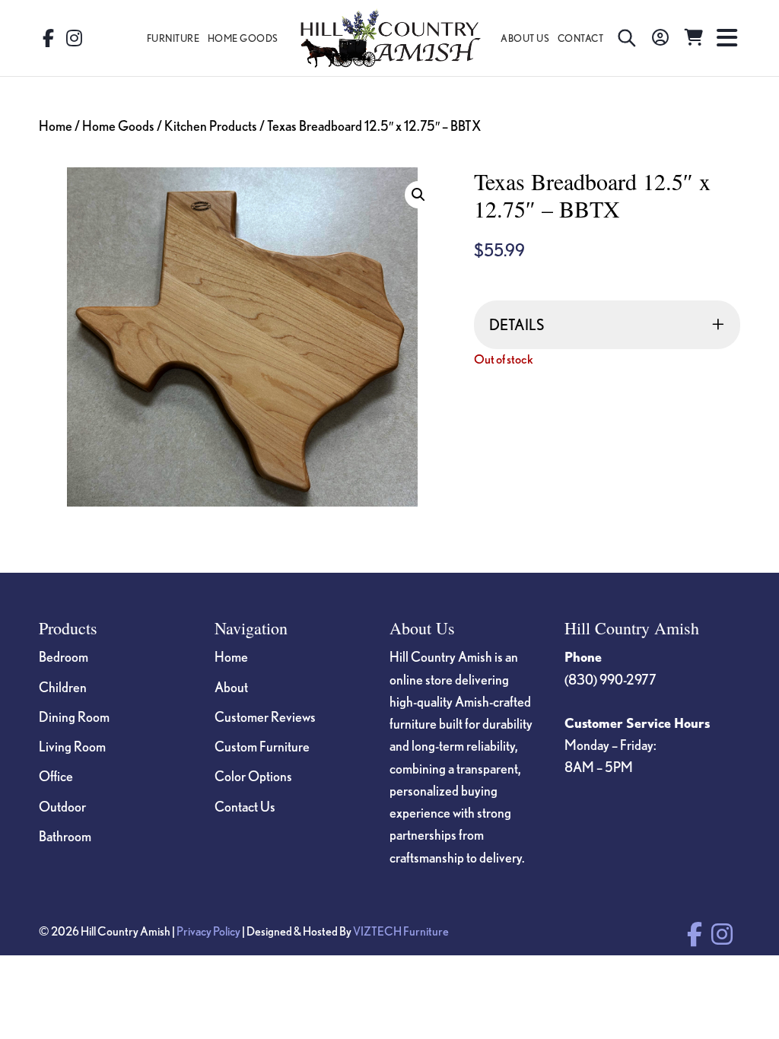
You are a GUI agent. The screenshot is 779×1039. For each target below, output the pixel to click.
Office (56, 775)
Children (63, 686)
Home (55, 125)
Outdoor (62, 806)
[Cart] (694, 38)
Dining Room (74, 716)
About (231, 686)
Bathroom (65, 836)
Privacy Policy (208, 931)
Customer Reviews (265, 716)
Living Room (72, 746)
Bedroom (63, 656)
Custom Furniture (262, 746)
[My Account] (660, 38)
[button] (418, 194)
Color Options (253, 775)
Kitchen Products (210, 125)
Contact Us (245, 806)
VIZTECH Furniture (401, 931)
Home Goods (118, 125)
